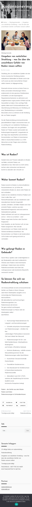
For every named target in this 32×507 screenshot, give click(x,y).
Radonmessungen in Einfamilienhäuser (13, 394)
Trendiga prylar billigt (7, 413)
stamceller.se (5, 489)
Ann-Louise (6, 70)
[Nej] (30, 500)
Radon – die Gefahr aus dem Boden (12, 389)
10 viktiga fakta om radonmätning (11, 449)
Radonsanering (17, 6)
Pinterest (9, 405)
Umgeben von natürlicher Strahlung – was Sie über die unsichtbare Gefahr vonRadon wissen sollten (15, 458)
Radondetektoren (21, 321)
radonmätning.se (6, 487)
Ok (16, 504)
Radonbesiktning (25, 413)
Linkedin (22, 405)
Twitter (22, 402)
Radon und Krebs (6, 392)
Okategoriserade (6, 53)
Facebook (9, 402)
